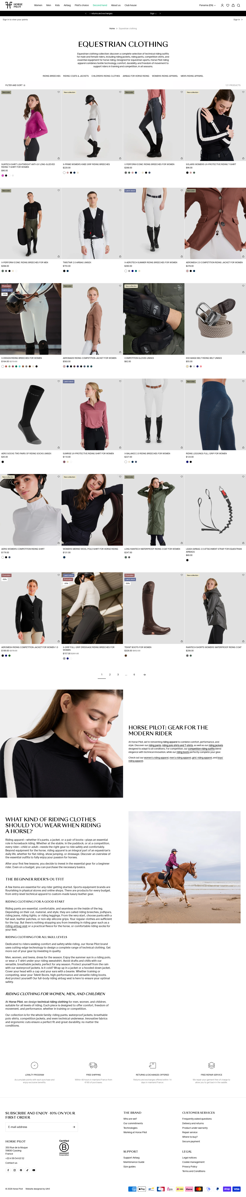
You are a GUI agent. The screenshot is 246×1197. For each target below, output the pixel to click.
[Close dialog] (157, 538)
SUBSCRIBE (123, 653)
